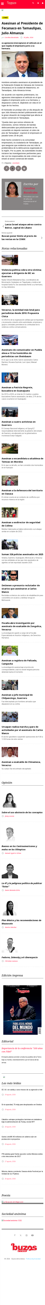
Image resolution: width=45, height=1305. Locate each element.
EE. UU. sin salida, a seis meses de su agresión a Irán (22, 1086)
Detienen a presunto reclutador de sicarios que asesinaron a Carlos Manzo (21, 587)
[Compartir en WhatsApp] (18, 166)
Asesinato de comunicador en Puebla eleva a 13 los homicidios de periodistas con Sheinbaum (22, 351)
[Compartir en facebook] (6, 166)
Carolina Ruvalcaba (12, 36)
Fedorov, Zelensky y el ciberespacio (20, 955)
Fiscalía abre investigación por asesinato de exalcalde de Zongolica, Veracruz (22, 624)
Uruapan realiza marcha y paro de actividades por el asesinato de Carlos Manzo (22, 728)
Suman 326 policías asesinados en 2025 (22, 552)
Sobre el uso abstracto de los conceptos (22, 810)
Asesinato (15, 161)
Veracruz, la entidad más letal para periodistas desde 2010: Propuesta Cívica (21, 311)
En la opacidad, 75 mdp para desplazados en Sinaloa (22, 1101)
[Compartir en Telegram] (24, 166)
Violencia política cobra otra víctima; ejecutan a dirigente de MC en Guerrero (22, 271)
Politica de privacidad (33, 1255)
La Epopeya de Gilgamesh (15, 1197)
